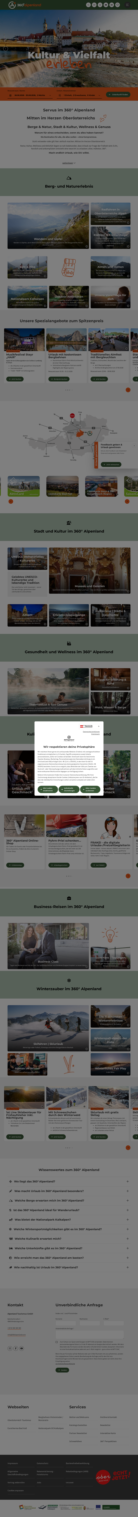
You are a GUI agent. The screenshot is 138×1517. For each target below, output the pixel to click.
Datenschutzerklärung (91, 732)
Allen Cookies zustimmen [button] (91, 789)
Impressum (95, 734)
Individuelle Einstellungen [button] (69, 789)
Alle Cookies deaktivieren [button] (48, 789)
